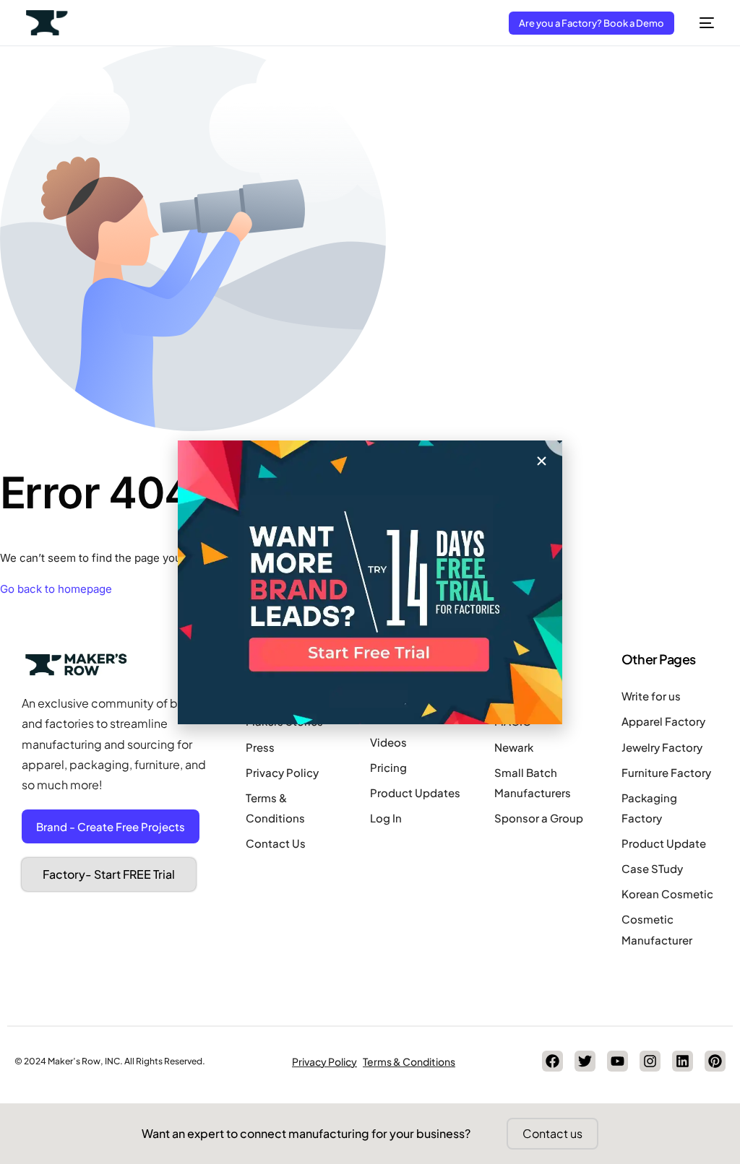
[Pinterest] (715, 1061)
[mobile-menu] (701, 22)
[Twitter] (585, 1061)
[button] (541, 461)
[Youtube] (617, 1061)
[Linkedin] (682, 1061)
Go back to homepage (56, 589)
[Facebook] (552, 1061)
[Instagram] (650, 1061)
